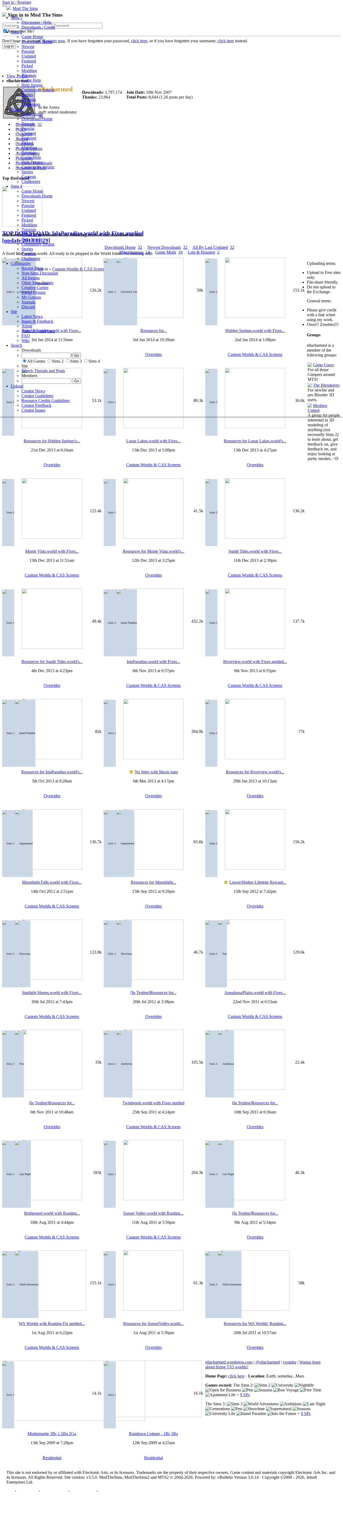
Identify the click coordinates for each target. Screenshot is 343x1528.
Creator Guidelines (37, 395)
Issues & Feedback (37, 321)
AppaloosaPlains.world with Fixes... (255, 992)
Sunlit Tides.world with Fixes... (255, 551)
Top (10, 1491)
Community (21, 263)
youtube (289, 1362)
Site (14, 311)
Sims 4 (16, 186)
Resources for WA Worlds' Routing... (255, 1323)
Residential (52, 1457)
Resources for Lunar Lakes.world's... (255, 441)
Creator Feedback (36, 405)
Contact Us (27, 1491)
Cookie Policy (82, 1491)
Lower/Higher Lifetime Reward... (257, 882)
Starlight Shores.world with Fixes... (52, 992)
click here (236, 1376)
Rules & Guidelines (38, 331)
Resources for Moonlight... (153, 882)
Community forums (37, 90)
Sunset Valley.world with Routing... (153, 1213)
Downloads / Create (38, 27)
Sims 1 (16, 17)
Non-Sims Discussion (39, 273)
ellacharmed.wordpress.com (228, 1362)
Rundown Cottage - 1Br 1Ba (153, 1433)
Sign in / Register (16, 2)
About (26, 326)
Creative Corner (35, 287)
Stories (27, 94)
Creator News (33, 391)
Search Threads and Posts (43, 370)
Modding (29, 70)
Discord (28, 306)
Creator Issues (33, 410)
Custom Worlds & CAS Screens (153, 464)
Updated (28, 56)
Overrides (52, 464)
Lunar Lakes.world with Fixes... (153, 441)
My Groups (31, 297)
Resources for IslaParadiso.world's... (52, 772)
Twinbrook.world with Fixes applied (153, 1103)
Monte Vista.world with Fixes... (52, 551)
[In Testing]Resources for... (153, 992)
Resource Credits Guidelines (45, 400)
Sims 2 (16, 32)
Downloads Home (37, 41)
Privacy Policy (54, 1491)
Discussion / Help (36, 22)
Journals (28, 302)
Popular (28, 51)
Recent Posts (32, 268)
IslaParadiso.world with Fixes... (153, 661)
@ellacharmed (267, 1362)
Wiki (25, 340)
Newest (27, 46)
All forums (30, 278)
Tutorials (28, 75)
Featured (28, 61)
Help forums (32, 85)
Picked (27, 65)
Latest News (32, 316)
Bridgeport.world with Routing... (52, 1213)
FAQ (25, 335)
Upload (17, 386)
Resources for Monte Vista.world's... (153, 551)
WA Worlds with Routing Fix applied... (52, 1323)
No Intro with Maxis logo (156, 772)
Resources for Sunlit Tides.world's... (52, 661)
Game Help (31, 80)
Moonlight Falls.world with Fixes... (52, 882)
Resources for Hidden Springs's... (52, 441)
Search (16, 345)
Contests (28, 99)
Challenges (30, 104)
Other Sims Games (37, 282)
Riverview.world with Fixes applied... (255, 661)
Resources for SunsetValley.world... (153, 1323)
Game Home (32, 37)
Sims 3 (16, 109)
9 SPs (245, 1394)
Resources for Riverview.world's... (255, 772)
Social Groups (33, 292)
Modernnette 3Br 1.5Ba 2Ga (52, 1433)
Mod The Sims (25, 8)
